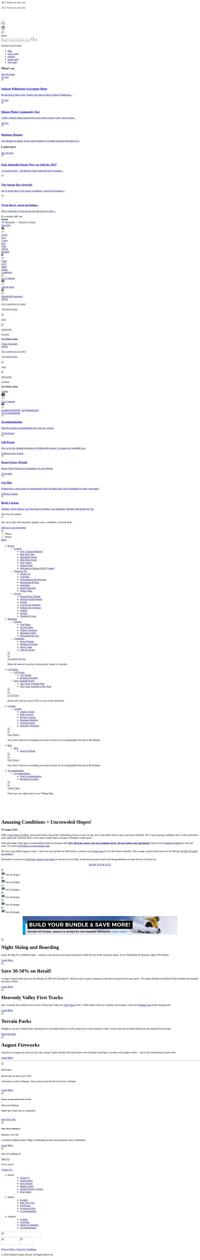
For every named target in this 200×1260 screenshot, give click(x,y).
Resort (11, 546)
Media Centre (26, 1186)
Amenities (25, 585)
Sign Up (5, 1159)
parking (11, 56)
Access (17, 593)
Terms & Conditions (26, 1249)
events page (98, 851)
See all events (8, 74)
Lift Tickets (25, 675)
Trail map (12, 62)
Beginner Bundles (29, 678)
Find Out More (8, 1034)
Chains (23, 602)
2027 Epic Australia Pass (32, 683)
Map (10, 51)
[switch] (3, 534)
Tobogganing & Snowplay (33, 579)
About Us (25, 1177)
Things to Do (20, 571)
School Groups (27, 723)
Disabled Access (28, 616)
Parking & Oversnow (30, 607)
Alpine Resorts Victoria (31, 1189)
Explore (18, 548)
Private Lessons (27, 717)
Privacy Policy (8, 1249)
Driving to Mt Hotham (31, 599)
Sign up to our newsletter (13, 527)
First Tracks (69, 1005)
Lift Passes (13, 669)
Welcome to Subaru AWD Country (37, 568)
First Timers (26, 562)
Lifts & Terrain (27, 649)
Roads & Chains (27, 222)
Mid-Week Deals (28, 560)
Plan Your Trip (27, 554)
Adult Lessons (27, 711)
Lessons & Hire (27, 1208)
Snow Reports (27, 641)
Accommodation (16, 770)
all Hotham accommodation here (34, 846)
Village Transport (28, 630)
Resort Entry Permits (30, 596)
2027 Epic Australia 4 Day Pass (35, 686)
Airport (23, 610)
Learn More (7, 960)
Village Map (26, 590)
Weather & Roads (29, 644)
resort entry (13, 59)
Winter (8, 534)
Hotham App (144, 1005)
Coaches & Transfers (30, 605)
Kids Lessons (26, 714)
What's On (25, 574)
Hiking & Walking (29, 1225)
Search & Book (27, 751)
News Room (26, 1183)
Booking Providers (29, 779)
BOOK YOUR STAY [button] (100, 864)
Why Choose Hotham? (31, 551)
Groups (23, 613)
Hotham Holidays (173, 843)
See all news (7, 153)
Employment (26, 1180)
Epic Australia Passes (24, 680)
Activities (24, 576)
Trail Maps (25, 624)
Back (3, 539)
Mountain (10, 222)
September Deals (28, 557)
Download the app (17, 659)
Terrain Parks (26, 627)
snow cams (13, 53)
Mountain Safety (28, 633)
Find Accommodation (30, 776)
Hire (10, 745)
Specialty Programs (29, 725)
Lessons (11, 706)
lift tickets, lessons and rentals (40, 859)
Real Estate (25, 1192)
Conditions (19, 638)
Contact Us (6, 1169)
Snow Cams (26, 647)
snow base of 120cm (18, 835)
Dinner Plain (26, 565)
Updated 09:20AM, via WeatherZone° (20, 410)
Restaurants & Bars (29, 582)
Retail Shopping (28, 588)
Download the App (29, 635)
